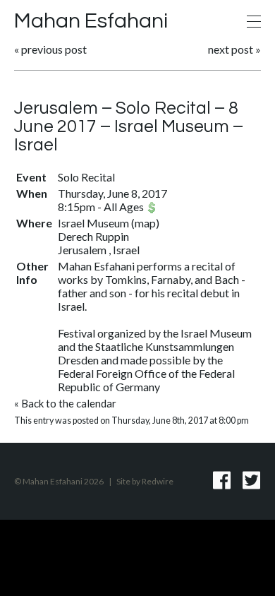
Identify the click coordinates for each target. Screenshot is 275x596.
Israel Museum (94, 223)
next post (230, 49)
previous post (54, 49)
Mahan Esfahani (91, 21)
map (145, 223)
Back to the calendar (68, 403)
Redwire (157, 481)
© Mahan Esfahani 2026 (59, 481)
